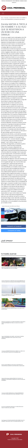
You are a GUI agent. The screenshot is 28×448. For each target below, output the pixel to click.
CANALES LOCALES (23, 0)
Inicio (2, 17)
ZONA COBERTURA (16, 0)
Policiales (6, 17)
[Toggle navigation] (3, 13)
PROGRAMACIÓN (9, 0)
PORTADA (3, 0)
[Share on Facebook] (2, 209)
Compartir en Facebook (14, 226)
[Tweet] (2, 213)
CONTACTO (14, 2)
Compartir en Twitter (14, 230)
